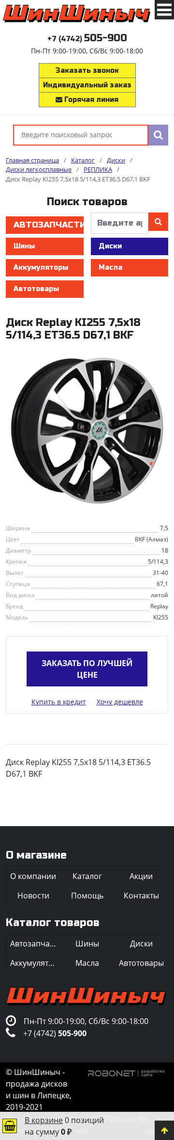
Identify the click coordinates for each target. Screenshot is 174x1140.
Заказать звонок (87, 70)
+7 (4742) (87, 39)
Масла (110, 267)
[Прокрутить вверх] (164, 1130)
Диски (110, 246)
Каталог (87, 876)
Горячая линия (90, 100)
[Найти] (158, 135)
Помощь (87, 895)
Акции (141, 876)
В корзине (44, 1120)
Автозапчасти (49, 225)
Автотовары (36, 289)
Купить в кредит (58, 701)
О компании (33, 876)
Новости (33, 895)
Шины (24, 246)
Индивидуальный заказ (87, 85)
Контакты (141, 895)
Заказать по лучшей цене (87, 669)
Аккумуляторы (41, 267)
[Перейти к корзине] (9, 1126)
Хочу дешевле (120, 701)
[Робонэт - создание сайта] (126, 1072)
